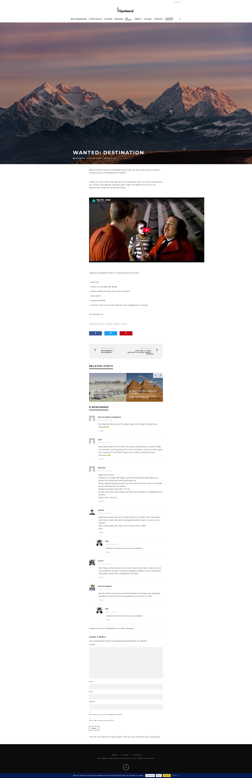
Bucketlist (91, 158)
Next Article (146, 348)
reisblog (117, 324)
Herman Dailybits (105, 586)
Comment (93, 644)
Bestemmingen (79, 19)
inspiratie (110, 324)
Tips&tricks (95, 19)
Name (91, 681)
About (138, 19)
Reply (102, 431)
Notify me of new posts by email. (101, 720)
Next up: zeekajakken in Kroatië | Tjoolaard (116, 628)
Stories (108, 19)
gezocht (102, 324)
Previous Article (108, 348)
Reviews (118, 19)
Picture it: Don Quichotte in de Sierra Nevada (140, 352)
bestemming (94, 324)
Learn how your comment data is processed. (141, 737)
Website (92, 701)
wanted (124, 324)
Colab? (148, 19)
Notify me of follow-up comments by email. (106, 714)
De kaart (128, 19)
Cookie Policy (169, 19)
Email (91, 691)
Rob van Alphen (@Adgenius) (109, 417)
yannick (101, 510)
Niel (106, 541)
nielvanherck (80, 158)
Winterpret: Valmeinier (107, 351)
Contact (159, 19)
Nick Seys (102, 468)
